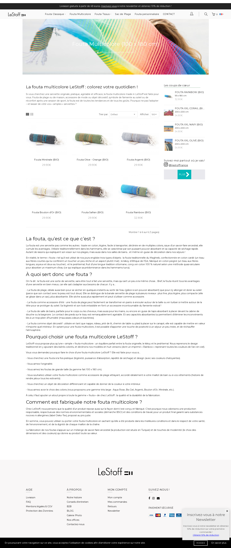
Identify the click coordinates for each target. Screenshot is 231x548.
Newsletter (114, 510)
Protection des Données (39, 510)
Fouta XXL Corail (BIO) (190, 110)
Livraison (30, 497)
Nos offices (73, 520)
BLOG (70, 510)
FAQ (28, 501)
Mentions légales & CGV (39, 506)
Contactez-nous (75, 524)
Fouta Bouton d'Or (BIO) (46, 212)
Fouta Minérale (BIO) (46, 159)
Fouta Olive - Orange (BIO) (92, 159)
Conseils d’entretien (77, 501)
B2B (69, 506)
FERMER (200, 543)
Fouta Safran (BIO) (93, 212)
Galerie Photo (74, 515)
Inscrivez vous (109, 6)
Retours (112, 506)
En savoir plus (218, 542)
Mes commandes (117, 501)
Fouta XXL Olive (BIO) (189, 142)
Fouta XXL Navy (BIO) (189, 126)
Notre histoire (74, 497)
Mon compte (115, 497)
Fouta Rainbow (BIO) (138, 212)
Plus (182, 174)
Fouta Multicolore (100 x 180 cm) (118, 52)
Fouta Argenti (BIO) (138, 159)
